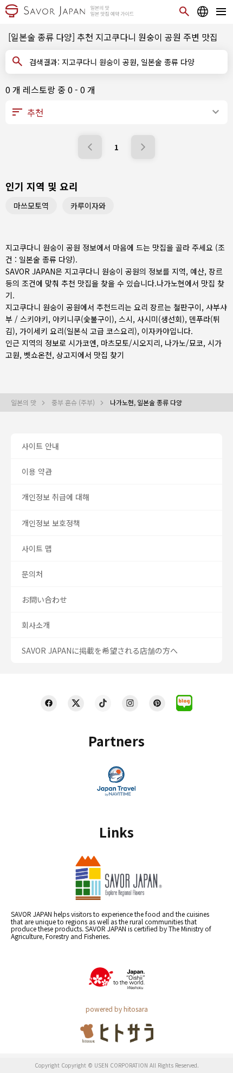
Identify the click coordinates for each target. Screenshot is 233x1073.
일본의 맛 (24, 402)
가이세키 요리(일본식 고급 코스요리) (78, 330)
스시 (126, 319)
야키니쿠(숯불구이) (83, 319)
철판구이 (187, 307)
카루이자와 (88, 205)
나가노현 (171, 283)
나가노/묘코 (184, 342)
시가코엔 (82, 342)
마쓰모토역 (31, 205)
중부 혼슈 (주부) (73, 402)
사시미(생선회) (161, 319)
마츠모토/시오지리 (130, 342)
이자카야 (155, 330)
